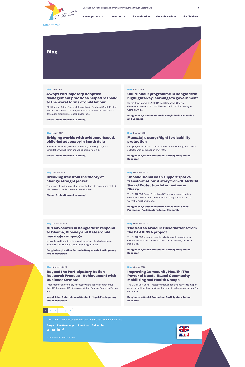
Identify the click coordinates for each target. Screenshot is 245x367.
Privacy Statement (69, 337)
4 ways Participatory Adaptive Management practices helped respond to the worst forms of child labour (82, 98)
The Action (115, 16)
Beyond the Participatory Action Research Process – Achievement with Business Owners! (81, 276)
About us (83, 325)
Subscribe (98, 325)
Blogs (50, 325)
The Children (190, 16)
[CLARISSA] (61, 11)
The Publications (166, 16)
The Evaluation (140, 16)
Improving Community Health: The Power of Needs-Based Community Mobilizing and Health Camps (158, 276)
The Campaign (66, 325)
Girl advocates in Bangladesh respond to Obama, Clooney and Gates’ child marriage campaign (81, 232)
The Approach (91, 16)
